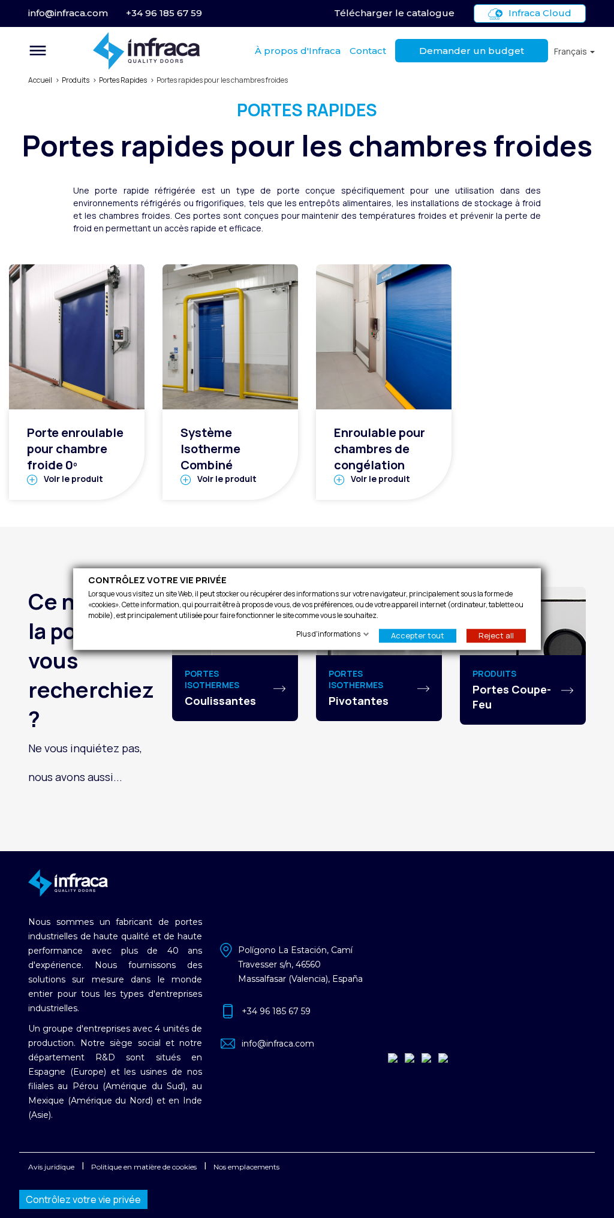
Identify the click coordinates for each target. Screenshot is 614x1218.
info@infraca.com (68, 13)
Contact (368, 50)
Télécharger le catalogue (394, 13)
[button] (574, 51)
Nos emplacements (246, 1166)
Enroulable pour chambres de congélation (379, 448)
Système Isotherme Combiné (210, 448)
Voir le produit (73, 478)
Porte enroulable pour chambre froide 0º (75, 448)
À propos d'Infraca (298, 50)
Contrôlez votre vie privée (83, 1199)
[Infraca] (146, 51)
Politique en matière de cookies (144, 1166)
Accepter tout (417, 635)
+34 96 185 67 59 (164, 13)
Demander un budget (471, 50)
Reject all (496, 635)
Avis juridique (51, 1166)
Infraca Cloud (539, 13)
